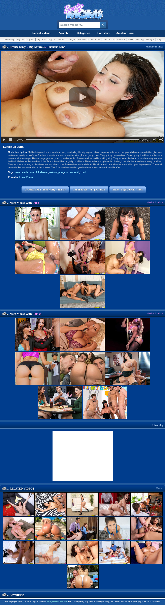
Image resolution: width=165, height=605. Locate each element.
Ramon (30, 177)
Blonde (61, 39)
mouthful (34, 172)
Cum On (94, 39)
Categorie (83, 33)
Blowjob (71, 39)
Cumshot (121, 39)
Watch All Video (155, 202)
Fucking (140, 39)
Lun (22, 177)
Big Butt (30, 39)
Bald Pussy (9, 39)
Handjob (150, 39)
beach (24, 172)
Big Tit (52, 39)
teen (17, 172)
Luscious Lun (13, 146)
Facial (130, 39)
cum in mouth (71, 172)
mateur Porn (125, 33)
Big (20, 39)
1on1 (83, 172)
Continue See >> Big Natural (89, 189)
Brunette (82, 39)
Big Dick (41, 39)
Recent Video (41, 33)
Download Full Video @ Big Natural (45, 189)
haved (44, 172)
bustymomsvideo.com (57, 601)
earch (63, 33)
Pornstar (103, 33)
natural (53, 172)
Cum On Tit (108, 39)
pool (60, 172)
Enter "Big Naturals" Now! (127, 189)
